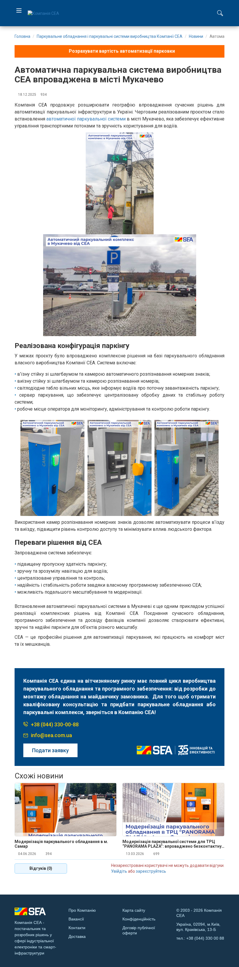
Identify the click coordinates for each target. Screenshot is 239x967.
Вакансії (76, 919)
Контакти (76, 927)
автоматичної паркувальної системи (86, 119)
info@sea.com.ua (51, 735)
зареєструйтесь (151, 871)
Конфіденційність (138, 919)
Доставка (77, 936)
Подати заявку (50, 750)
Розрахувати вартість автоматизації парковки (121, 51)
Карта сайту (133, 910)
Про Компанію (82, 910)
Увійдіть (119, 871)
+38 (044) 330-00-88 (55, 724)
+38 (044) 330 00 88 (205, 938)
